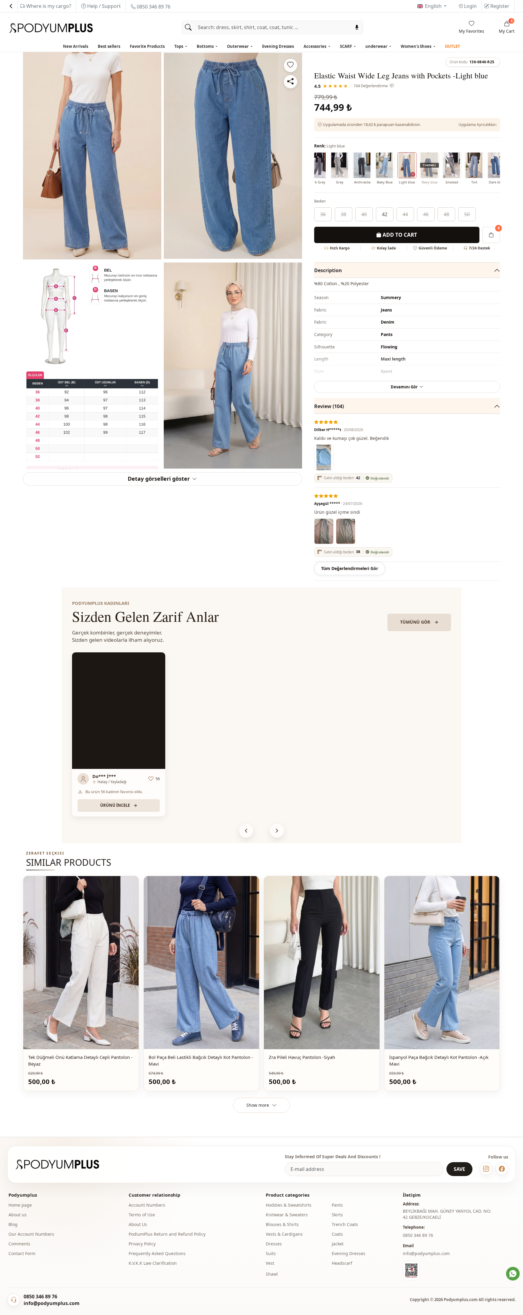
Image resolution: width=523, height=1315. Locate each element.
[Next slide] (277, 831)
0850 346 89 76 (153, 6)
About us (17, 1215)
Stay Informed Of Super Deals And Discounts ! (332, 1156)
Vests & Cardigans (284, 1234)
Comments (19, 1244)
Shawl (272, 1274)
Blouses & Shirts (282, 1224)
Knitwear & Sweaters (287, 1215)
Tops (179, 46)
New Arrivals (75, 46)
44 (405, 214)
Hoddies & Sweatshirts (288, 1205)
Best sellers (109, 46)
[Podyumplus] (63, 1164)
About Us (138, 1224)
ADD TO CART (399, 234)
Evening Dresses (278, 46)
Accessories (315, 46)
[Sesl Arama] (357, 27)
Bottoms (206, 46)
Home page (20, 1205)
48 (446, 214)
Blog (13, 1224)
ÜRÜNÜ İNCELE (118, 805)
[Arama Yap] (188, 27)
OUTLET (452, 46)
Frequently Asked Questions (157, 1253)
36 (323, 214)
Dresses (274, 1244)
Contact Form (21, 1253)
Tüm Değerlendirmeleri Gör (349, 568)
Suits (271, 1253)
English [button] (434, 6)
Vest (270, 1263)
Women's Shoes (416, 46)
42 (384, 214)
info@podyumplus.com (426, 1253)
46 (426, 214)
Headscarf (342, 1263)
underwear (376, 46)
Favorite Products (147, 46)
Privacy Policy (142, 1244)
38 (343, 214)
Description (328, 270)
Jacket (338, 1244)
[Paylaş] (290, 81)
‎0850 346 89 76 (418, 1235)
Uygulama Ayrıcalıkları (477, 124)
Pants (337, 1205)
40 (364, 214)
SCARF (346, 46)
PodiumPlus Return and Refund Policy (167, 1234)
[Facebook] (501, 1168)
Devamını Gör (404, 387)
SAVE (459, 1169)
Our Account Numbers (31, 1234)
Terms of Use (142, 1215)
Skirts (337, 1215)
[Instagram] (486, 1168)
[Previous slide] (246, 831)
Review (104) (329, 406)
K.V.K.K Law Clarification (153, 1263)
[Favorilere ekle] (290, 65)
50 (467, 214)
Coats (337, 1234)
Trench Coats (345, 1224)
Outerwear (238, 46)
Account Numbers (147, 1205)
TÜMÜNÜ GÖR (419, 622)
